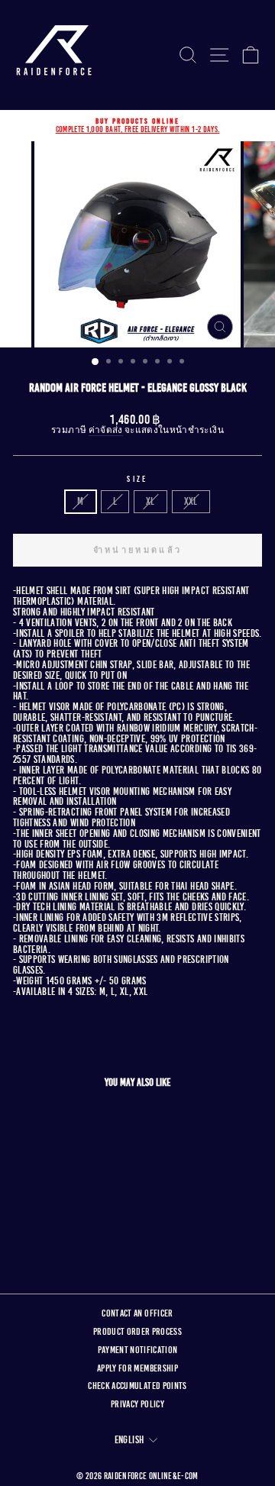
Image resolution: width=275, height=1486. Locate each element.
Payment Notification (138, 1350)
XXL (191, 501)
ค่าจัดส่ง (106, 430)
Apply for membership (137, 1368)
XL (150, 501)
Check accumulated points (137, 1386)
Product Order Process (137, 1331)
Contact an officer (137, 1313)
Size (137, 479)
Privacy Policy (137, 1404)
